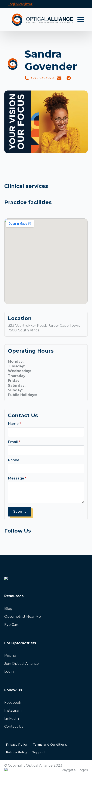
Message (17, 478)
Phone (13, 460)
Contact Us (13, 726)
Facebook (12, 702)
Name (14, 424)
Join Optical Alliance (21, 664)
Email (14, 442)
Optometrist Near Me (22, 616)
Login (9, 671)
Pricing (10, 655)
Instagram (13, 710)
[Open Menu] (80, 19)
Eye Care (11, 625)
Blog (8, 609)
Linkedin (11, 719)
